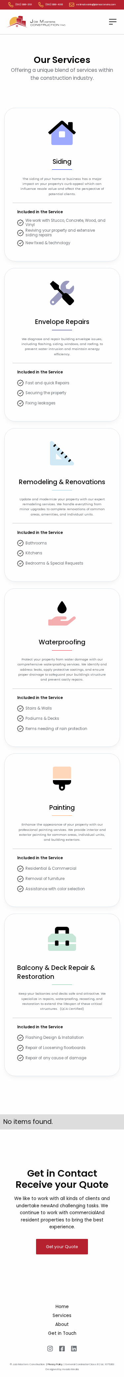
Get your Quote (62, 1246)
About (62, 1324)
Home (62, 1307)
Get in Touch (62, 1333)
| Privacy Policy (54, 1364)
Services (62, 1315)
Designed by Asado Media (62, 1369)
